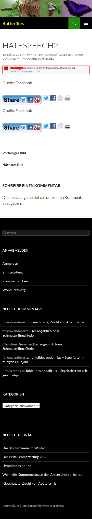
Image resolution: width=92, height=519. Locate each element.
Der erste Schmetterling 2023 (24, 457)
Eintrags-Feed (13, 272)
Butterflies (13, 23)
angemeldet (29, 197)
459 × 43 (30, 54)
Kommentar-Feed (15, 281)
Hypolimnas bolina (16, 466)
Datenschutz (10, 505)
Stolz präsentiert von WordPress (43, 505)
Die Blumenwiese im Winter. (24, 448)
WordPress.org (14, 290)
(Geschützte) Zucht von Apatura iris (57, 322)
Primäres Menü (86, 23)
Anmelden (10, 263)
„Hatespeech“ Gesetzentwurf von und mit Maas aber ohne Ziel (43, 56)
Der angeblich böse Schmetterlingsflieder (31, 333)
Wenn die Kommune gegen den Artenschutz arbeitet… (43, 474)
